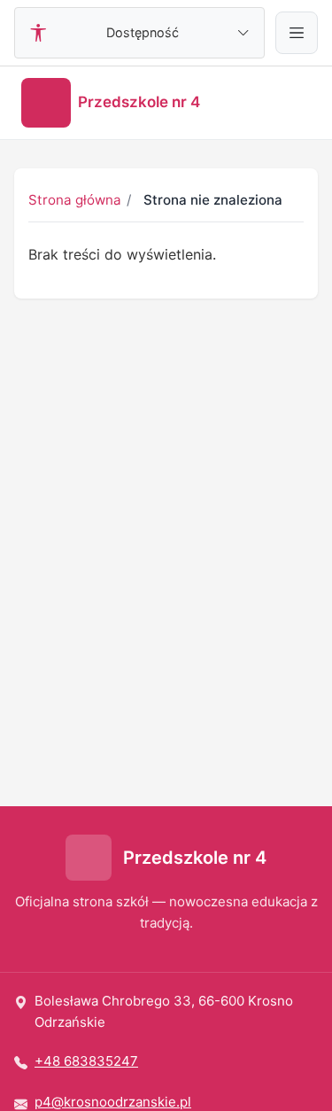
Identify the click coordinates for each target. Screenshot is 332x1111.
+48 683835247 (86, 1061)
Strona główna (74, 199)
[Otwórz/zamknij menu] (296, 33)
